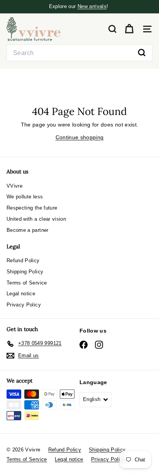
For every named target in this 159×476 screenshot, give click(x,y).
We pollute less (25, 197)
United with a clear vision (36, 219)
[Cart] (129, 29)
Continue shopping (80, 137)
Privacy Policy (24, 305)
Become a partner (28, 230)
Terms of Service (27, 283)
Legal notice (21, 293)
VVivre (14, 186)
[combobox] (79, 53)
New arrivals (92, 6)
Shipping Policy (25, 272)
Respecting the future (32, 208)
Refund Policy (23, 260)
